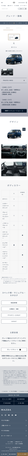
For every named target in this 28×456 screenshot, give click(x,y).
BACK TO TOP (14, 395)
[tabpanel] (14, 176)
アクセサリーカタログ (14, 315)
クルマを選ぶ (3, 5)
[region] (14, 27)
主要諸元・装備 (14, 309)
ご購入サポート (10, 5)
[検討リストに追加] (19, 9)
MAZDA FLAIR (5, 8)
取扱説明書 (14, 302)
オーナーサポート (23, 5)
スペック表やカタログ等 (18, 356)
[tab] (8, 27)
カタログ (14, 321)
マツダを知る (16, 5)
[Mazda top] (14, 2)
